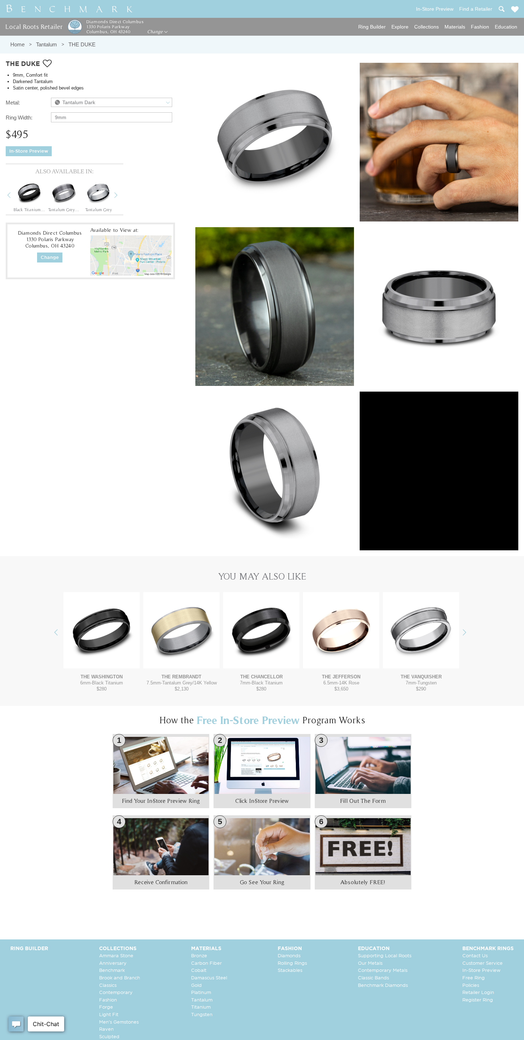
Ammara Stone (116, 956)
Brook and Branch (119, 978)
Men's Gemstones (119, 1022)
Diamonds (289, 956)
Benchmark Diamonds (383, 986)
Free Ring (473, 978)
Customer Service (482, 963)
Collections (426, 27)
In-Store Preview (28, 151)
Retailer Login (478, 993)
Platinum (201, 993)
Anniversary (113, 963)
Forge (106, 1007)
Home (17, 44)
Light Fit (108, 1015)
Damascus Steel (209, 978)
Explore (400, 27)
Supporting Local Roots (384, 956)
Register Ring (477, 1000)
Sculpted (109, 1037)
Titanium (201, 1007)
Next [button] (121, 196)
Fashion (480, 27)
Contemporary (116, 993)
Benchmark (112, 971)
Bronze (199, 956)
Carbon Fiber (206, 963)
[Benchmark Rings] (69, 9)
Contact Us (475, 956)
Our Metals (370, 963)
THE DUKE (82, 44)
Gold (196, 986)
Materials (455, 27)
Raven (106, 1029)
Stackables (290, 971)
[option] (29, 196)
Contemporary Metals (382, 971)
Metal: (13, 103)
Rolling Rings (292, 963)
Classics (108, 986)
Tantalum (46, 44)
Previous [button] (14, 196)
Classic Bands (373, 978)
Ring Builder (372, 27)
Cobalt (198, 971)
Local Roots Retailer (33, 26)
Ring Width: (19, 117)
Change (155, 31)
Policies (470, 986)
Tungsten (201, 1015)
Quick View (101, 661)
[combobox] (111, 102)
